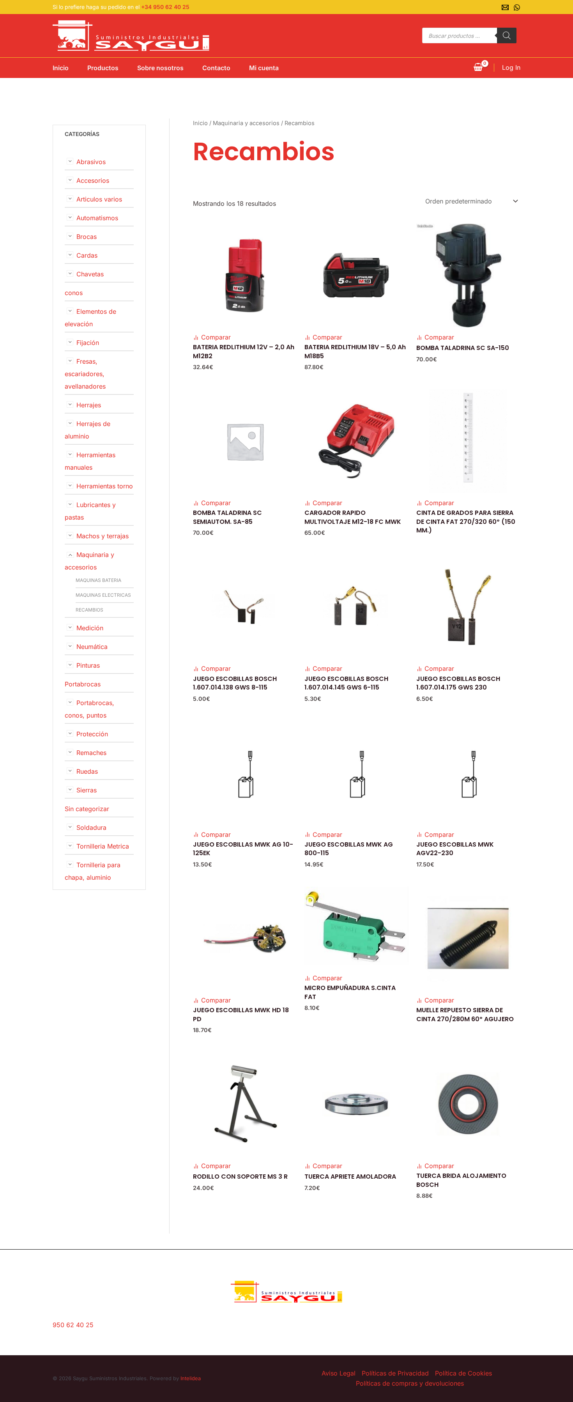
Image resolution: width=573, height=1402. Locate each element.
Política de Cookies (463, 1373)
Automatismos (97, 218)
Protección (92, 734)
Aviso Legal (338, 1373)
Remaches (91, 753)
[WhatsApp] (516, 7)
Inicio (61, 68)
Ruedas (87, 771)
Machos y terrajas (102, 536)
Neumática (92, 647)
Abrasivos (91, 162)
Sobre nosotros (160, 68)
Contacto (216, 68)
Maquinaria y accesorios (246, 123)
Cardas (86, 255)
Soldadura (91, 827)
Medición (89, 628)
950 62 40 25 (73, 1325)
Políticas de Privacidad (395, 1373)
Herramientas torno (104, 486)
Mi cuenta (264, 68)
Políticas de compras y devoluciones (410, 1383)
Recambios (89, 610)
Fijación (87, 343)
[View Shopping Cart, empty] (478, 68)
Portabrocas (83, 684)
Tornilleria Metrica (102, 846)
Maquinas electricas (103, 595)
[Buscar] (506, 35)
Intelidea (190, 1378)
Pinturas (88, 665)
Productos (102, 68)
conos (74, 293)
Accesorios (92, 180)
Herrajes (88, 405)
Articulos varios (99, 199)
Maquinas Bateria (98, 580)
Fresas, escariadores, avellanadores (85, 373)
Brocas (86, 236)
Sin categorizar (87, 809)
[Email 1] (505, 7)
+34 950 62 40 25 (165, 7)
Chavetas (90, 274)
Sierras (86, 790)
